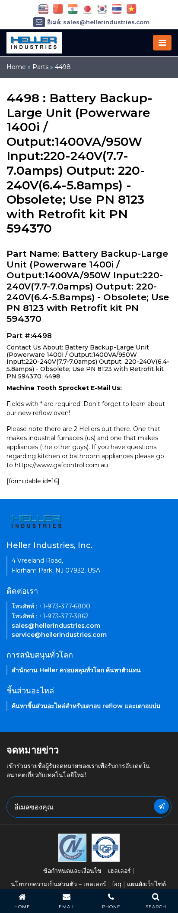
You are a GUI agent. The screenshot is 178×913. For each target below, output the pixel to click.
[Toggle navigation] (162, 42)
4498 (63, 67)
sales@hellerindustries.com (56, 626)
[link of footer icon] (72, 847)
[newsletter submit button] (161, 806)
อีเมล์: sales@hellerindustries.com (98, 22)
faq (116, 884)
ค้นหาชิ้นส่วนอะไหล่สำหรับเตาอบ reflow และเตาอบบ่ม (86, 706)
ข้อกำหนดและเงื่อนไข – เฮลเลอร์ (87, 871)
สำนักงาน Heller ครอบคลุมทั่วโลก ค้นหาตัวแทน (76, 670)
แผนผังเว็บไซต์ (146, 884)
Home (16, 67)
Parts (40, 67)
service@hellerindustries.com (59, 635)
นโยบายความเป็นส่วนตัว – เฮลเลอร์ (58, 884)
